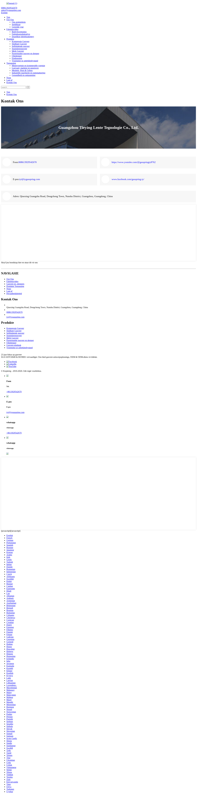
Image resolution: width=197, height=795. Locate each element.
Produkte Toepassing (15, 286)
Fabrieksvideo (12, 29)
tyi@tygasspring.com (29, 179)
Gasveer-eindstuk (13, 345)
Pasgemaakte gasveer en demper (25, 53)
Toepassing (11, 63)
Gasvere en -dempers (15, 284)
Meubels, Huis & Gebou (22, 70)
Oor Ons (10, 20)
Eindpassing (17, 58)
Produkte (10, 39)
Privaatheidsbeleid (14, 293)
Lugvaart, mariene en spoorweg (25, 68)
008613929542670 (27, 162)
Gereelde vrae (18, 27)
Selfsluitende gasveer (21, 46)
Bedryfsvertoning (19, 32)
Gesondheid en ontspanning (23, 75)
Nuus (8, 78)
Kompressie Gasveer (20, 41)
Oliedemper (17, 56)
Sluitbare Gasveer (19, 44)
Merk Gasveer (18, 51)
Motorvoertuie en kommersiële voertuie (28, 65)
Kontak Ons (11, 82)
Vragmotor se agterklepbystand (25, 61)
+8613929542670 (14, 392)
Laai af (9, 80)
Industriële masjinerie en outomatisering (28, 73)
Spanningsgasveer (19, 49)
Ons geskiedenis (19, 22)
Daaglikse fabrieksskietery (23, 36)
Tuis (8, 17)
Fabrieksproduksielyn (21, 34)
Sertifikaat (16, 24)
